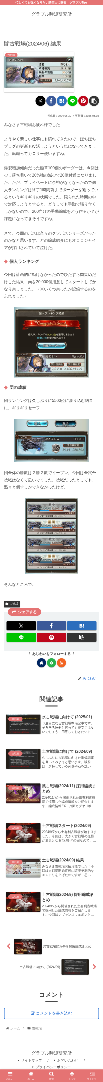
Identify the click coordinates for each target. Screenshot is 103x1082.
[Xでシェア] (41, 101)
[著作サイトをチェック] (41, 662)
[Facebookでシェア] (51, 101)
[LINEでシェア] (73, 101)
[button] (94, 101)
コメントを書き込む (54, 1013)
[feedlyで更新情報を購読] (51, 662)
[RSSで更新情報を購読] (61, 662)
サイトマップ (31, 1060)
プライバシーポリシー (53, 1067)
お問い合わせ (67, 1060)
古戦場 (14, 604)
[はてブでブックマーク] (62, 101)
